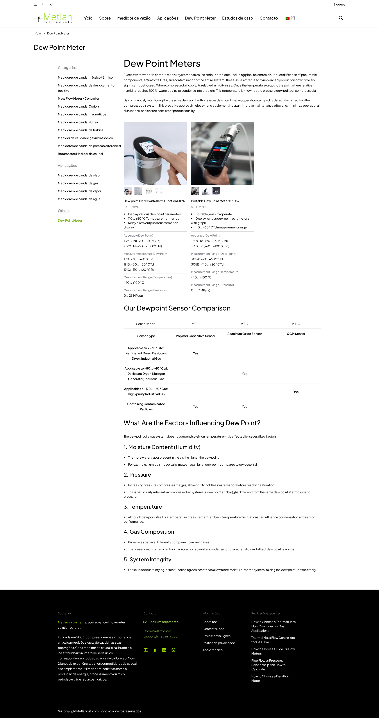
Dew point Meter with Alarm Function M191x (155, 201)
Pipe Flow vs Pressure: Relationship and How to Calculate (268, 664)
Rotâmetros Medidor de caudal (80, 154)
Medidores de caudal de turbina (80, 130)
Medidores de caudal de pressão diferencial (89, 146)
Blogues (339, 4)
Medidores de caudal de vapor (79, 191)
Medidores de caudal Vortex (78, 122)
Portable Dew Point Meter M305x (215, 201)
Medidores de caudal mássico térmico (85, 77)
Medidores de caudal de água (79, 199)
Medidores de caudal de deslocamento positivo (86, 87)
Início (37, 33)
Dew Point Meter (70, 220)
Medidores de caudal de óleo (79, 175)
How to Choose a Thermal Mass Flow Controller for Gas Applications (273, 626)
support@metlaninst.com (161, 636)
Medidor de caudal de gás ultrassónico (85, 138)
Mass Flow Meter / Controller (78, 98)
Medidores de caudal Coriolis (79, 106)
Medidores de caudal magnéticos (82, 114)
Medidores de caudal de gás (78, 183)
